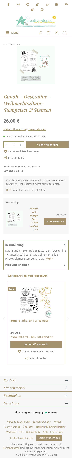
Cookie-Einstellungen (22, 438)
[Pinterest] (27, 4)
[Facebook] (8, 4)
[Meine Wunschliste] (49, 32)
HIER (8, 190)
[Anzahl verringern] (6, 144)
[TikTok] (37, 4)
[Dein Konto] (57, 32)
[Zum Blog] (32, 10)
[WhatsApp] (47, 4)
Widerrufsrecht (14, 432)
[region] (36, 68)
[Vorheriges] (4, 319)
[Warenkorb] (65, 32)
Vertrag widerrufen (49, 437)
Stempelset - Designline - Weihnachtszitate (33, 219)
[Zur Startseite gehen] (36, 21)
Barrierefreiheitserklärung (51, 426)
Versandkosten (11, 447)
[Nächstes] (67, 319)
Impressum (56, 432)
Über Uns (28, 426)
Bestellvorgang (12, 426)
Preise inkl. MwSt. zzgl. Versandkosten (24, 129)
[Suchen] (41, 32)
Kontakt (58, 421)
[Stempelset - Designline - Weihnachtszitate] (14, 218)
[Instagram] (18, 4)
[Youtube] (66, 4)
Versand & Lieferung (18, 421)
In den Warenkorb (47, 145)
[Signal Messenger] (56, 4)
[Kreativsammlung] (42, 10)
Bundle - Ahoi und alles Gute (29, 320)
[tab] (36, 251)
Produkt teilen (16, 158)
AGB (45, 432)
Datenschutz (33, 432)
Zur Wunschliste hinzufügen (24, 151)
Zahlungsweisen (42, 421)
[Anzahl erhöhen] (20, 144)
